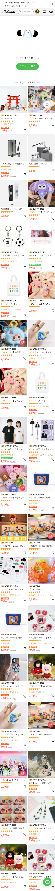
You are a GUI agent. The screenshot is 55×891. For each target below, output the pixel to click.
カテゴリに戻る (27, 66)
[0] (44, 11)
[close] (2, 4)
